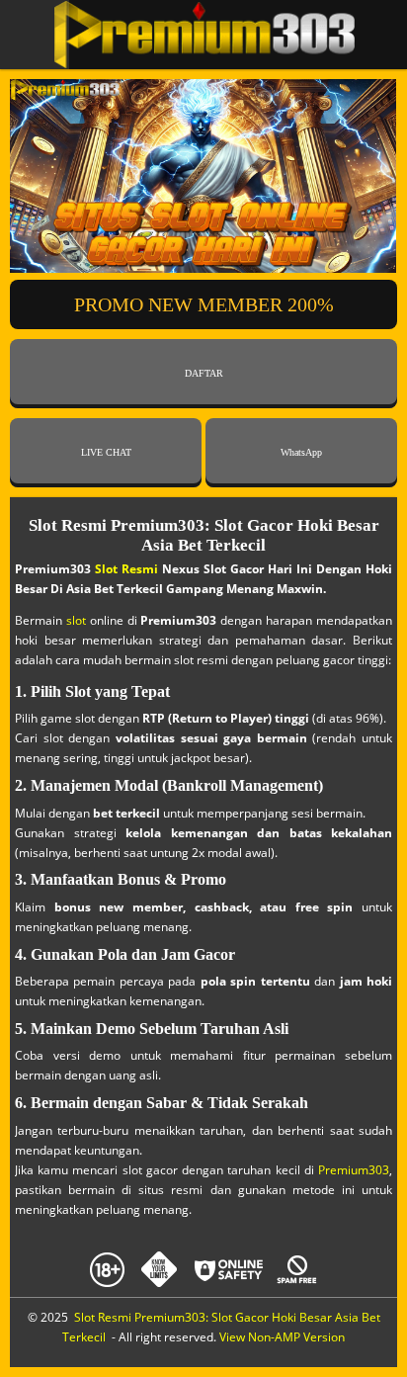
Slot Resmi (126, 568)
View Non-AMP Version (282, 1337)
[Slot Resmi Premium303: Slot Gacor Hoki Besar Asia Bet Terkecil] (203, 34)
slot (76, 620)
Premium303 (353, 1170)
